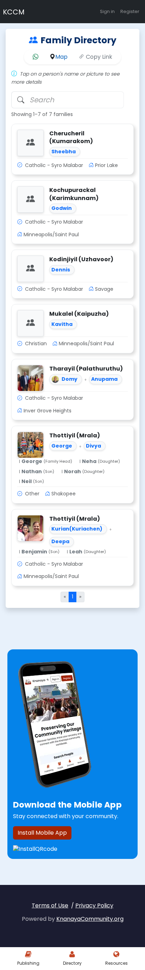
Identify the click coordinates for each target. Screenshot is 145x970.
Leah (75, 551)
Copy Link (98, 57)
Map (61, 57)
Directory (72, 963)
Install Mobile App (42, 833)
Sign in (107, 11)
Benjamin (34, 551)
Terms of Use (50, 905)
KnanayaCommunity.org (90, 919)
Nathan (31, 471)
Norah (72, 471)
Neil (26, 481)
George (31, 461)
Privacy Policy (94, 905)
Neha (89, 461)
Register (129, 11)
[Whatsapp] (35, 57)
